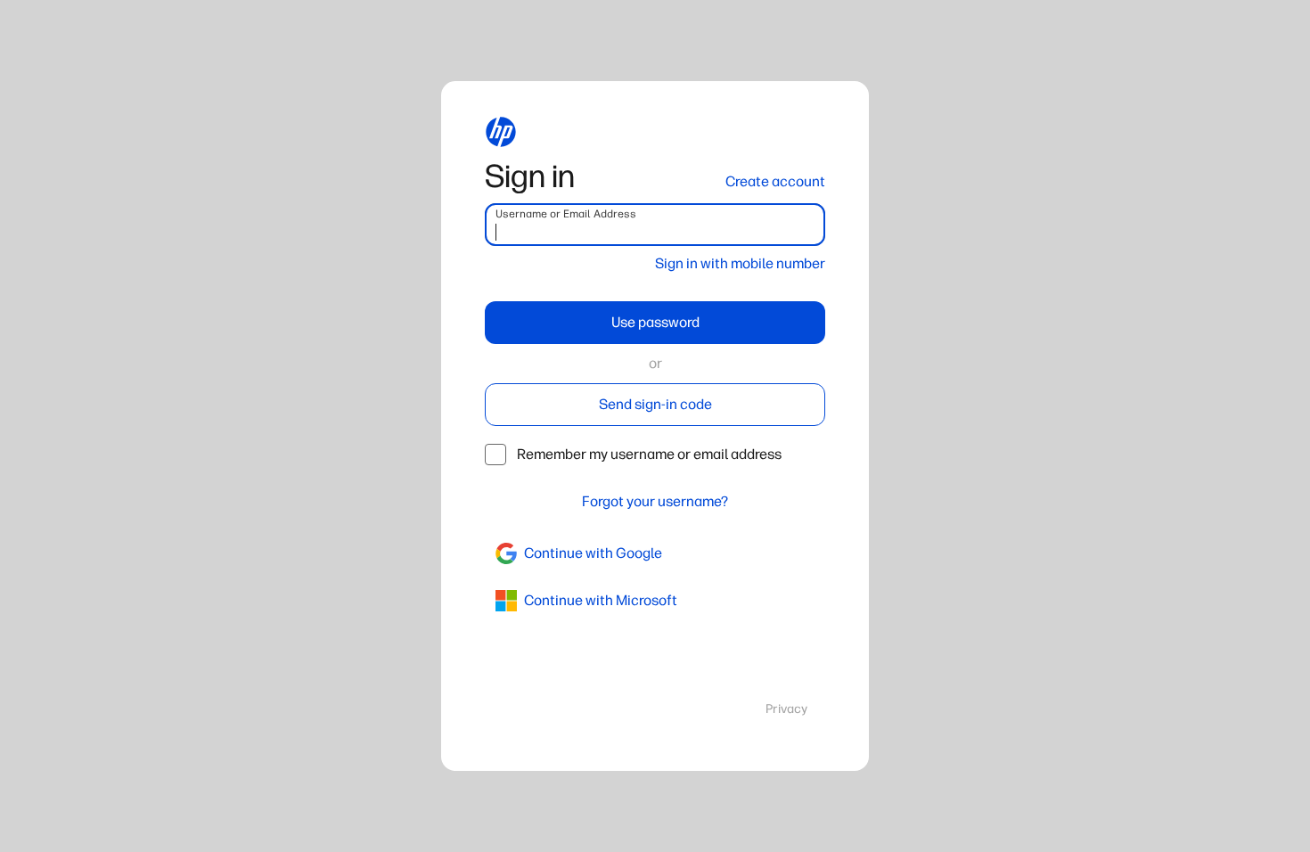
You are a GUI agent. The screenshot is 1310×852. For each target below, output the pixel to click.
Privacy (786, 709)
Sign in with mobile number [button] (740, 263)
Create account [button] (775, 181)
